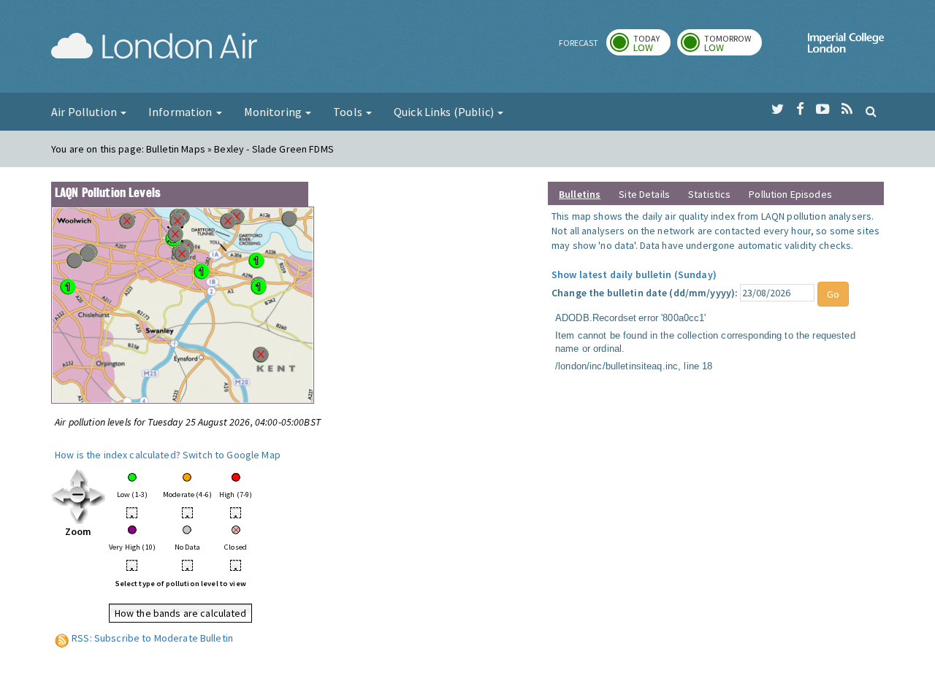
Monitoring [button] (274, 111)
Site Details (644, 194)
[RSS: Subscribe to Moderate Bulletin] (62, 638)
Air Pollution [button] (85, 111)
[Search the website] (871, 111)
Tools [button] (349, 111)
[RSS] (847, 109)
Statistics (709, 194)
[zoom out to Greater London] (78, 495)
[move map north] (78, 477)
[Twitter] (778, 109)
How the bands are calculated (181, 613)
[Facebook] (800, 109)
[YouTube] (823, 109)
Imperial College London (846, 48)
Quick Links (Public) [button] (445, 111)
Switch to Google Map (231, 454)
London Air (154, 48)
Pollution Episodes (790, 194)
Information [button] (181, 111)
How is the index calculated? (117, 454)
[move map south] (78, 513)
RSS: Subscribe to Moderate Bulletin (152, 638)
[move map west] (60, 495)
